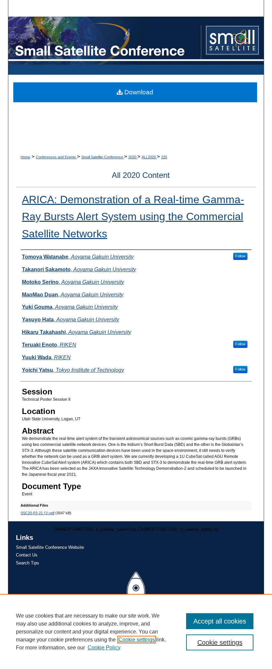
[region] (136, 631)
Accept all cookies (219, 621)
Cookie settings (136, 639)
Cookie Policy (104, 647)
